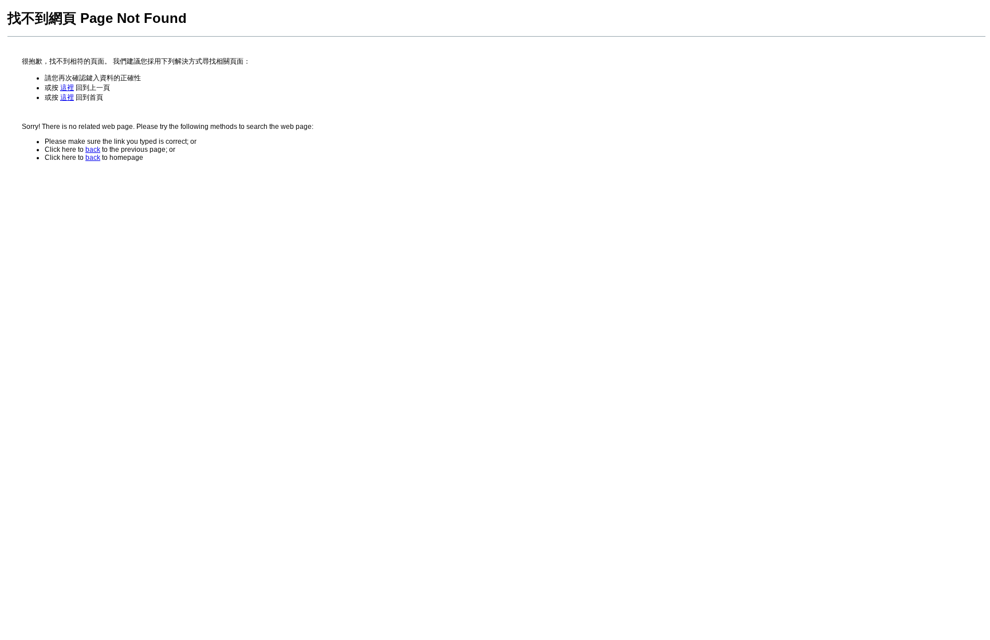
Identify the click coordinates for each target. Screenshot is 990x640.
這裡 (67, 88)
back (92, 150)
